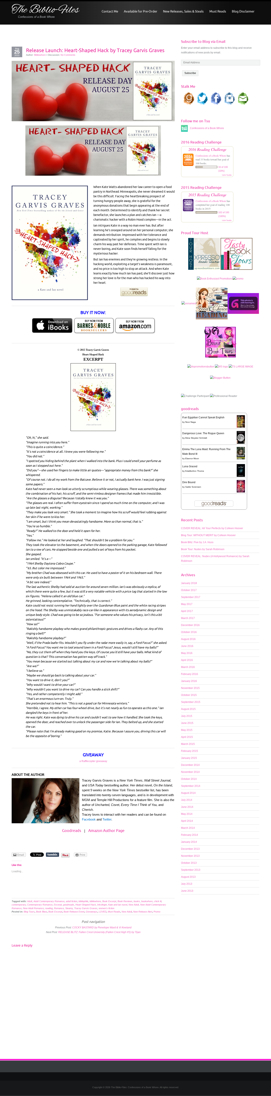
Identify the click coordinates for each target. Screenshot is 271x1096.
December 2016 (190, 625)
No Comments (68, 55)
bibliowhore (95, 901)
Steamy (69, 908)
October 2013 (189, 862)
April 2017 (187, 611)
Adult (29, 901)
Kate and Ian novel (117, 904)
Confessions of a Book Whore (211, 155)
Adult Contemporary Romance (49, 901)
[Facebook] (138, 1076)
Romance (59, 908)
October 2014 (189, 778)
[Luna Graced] (241, 470)
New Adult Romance (33, 908)
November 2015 (190, 688)
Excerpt (58, 904)
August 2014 (188, 792)
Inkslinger (102, 904)
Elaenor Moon (192, 458)
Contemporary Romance (40, 904)
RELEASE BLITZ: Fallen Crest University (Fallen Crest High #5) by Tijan (99, 932)
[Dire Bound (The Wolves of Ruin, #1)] (241, 486)
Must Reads (217, 11)
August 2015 (188, 709)
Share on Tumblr (52, 855)
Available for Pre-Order (140, 11)
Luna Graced (189, 466)
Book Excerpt (109, 901)
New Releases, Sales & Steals (183, 11)
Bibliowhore (40, 55)
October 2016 (189, 632)
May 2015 (186, 730)
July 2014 (186, 799)
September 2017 (190, 597)
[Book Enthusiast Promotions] (215, 280)
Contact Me (110, 11)
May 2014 (186, 813)
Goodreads (71, 830)
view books (227, 174)
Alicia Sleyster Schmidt (196, 438)
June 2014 (187, 806)
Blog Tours (29, 911)
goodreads (68, 904)
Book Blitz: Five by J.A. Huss (197, 542)
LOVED (102, 911)
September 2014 (190, 785)
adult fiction (71, 901)
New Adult (134, 904)
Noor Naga (190, 422)
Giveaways (91, 911)
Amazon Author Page (106, 830)
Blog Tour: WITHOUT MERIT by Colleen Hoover (208, 535)
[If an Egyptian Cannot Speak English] (241, 421)
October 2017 (189, 590)
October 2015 (189, 695)
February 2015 (189, 751)
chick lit (158, 901)
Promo (156, 911)
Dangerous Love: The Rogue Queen (203, 433)
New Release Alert (142, 911)
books (137, 901)
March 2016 (188, 667)
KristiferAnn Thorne (194, 471)
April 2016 (187, 660)
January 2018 (189, 583)
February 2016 (189, 674)
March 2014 (188, 827)
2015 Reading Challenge (207, 194)
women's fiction (106, 908)
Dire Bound (188, 482)
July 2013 (186, 883)
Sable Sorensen (193, 487)
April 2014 (187, 820)
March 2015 (188, 744)
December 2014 (190, 765)
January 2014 (189, 841)
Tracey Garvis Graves (85, 908)
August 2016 (188, 639)
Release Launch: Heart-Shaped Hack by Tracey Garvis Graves (95, 50)
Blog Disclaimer (243, 11)
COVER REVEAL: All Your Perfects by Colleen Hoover (212, 528)
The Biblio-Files (45, 10)
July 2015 (186, 716)
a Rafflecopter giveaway (93, 761)
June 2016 (187, 646)
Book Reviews (125, 901)
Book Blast (41, 911)
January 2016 (189, 681)
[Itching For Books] (243, 305)
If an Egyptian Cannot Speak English (203, 417)
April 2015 (187, 737)
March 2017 (188, 618)
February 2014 (189, 834)
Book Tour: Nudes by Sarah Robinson (202, 549)
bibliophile (83, 901)
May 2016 (186, 653)
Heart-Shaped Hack (85, 904)
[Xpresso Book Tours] (204, 256)
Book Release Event (74, 911)
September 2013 (190, 869)
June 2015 (187, 723)
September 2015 (190, 702)
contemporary (19, 904)
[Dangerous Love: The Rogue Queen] (241, 437)
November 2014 (190, 772)
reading (49, 908)
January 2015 (189, 758)
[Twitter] (132, 1076)
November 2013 (190, 855)
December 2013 (190, 848)
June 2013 (187, 890)
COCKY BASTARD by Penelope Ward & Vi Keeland (101, 927)
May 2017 (186, 604)
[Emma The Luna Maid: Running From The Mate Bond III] (241, 453)
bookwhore (147, 901)
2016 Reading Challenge (207, 149)
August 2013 (188, 876)
